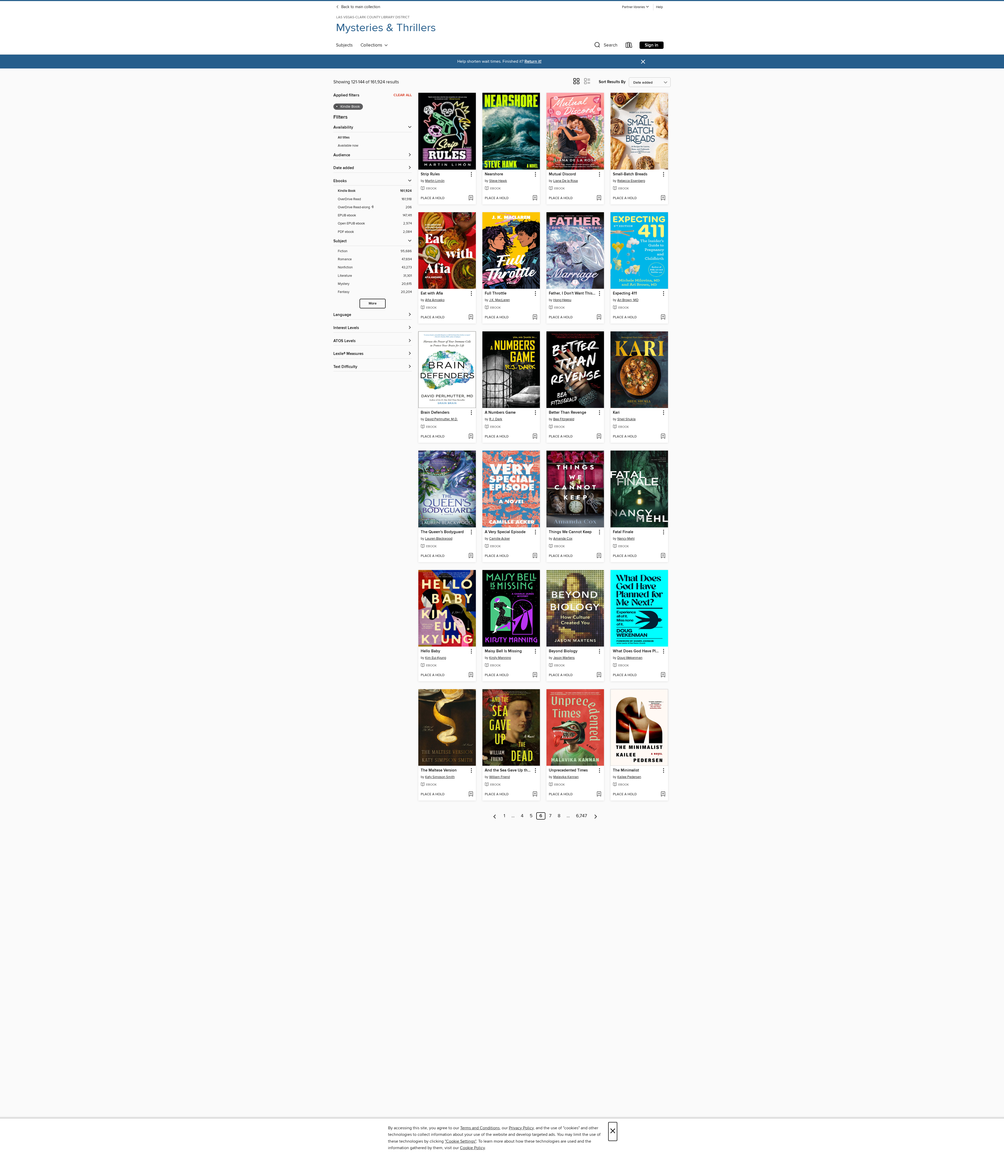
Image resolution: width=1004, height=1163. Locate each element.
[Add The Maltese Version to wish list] (470, 794)
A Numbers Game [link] (500, 412)
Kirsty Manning (500, 658)
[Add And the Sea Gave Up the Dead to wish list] (535, 794)
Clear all (402, 95)
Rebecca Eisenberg (631, 181)
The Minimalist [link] (626, 770)
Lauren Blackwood (438, 539)
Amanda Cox (562, 539)
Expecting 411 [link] (625, 293)
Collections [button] (372, 45)
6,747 (581, 816)
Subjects (344, 45)
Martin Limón (434, 181)
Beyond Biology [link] (563, 651)
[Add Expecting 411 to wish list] (663, 317)
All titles (344, 137)
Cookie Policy (472, 1147)
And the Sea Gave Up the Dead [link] (509, 770)
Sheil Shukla (626, 419)
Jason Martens (564, 658)
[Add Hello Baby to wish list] (470, 675)
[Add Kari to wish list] (663, 436)
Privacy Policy (521, 1128)
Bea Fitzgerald (563, 419)
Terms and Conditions (480, 1128)
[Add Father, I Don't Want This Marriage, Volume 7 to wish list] (599, 317)
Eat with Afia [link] (432, 293)
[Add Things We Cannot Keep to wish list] (599, 556)
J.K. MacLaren (499, 300)
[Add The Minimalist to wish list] (663, 794)
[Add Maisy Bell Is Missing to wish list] (535, 675)
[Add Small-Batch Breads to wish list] (663, 198)
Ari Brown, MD (627, 300)
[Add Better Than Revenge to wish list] (599, 436)
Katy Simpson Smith (440, 777)
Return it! (532, 61)
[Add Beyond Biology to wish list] (599, 675)
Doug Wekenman (629, 658)
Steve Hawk (498, 181)
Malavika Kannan (566, 777)
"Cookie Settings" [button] (460, 1141)
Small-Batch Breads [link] (630, 174)
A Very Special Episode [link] (505, 532)
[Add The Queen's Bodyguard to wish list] (470, 556)
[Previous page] (495, 816)
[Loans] (629, 46)
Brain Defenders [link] (435, 412)
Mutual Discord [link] (562, 174)
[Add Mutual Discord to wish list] (599, 198)
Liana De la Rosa (565, 181)
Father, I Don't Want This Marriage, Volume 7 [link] (573, 293)
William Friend (499, 777)
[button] (635, 7)
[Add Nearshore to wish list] (535, 198)
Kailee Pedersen (629, 777)
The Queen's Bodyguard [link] (442, 532)
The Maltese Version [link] (439, 770)
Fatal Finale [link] (623, 532)
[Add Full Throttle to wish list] (535, 317)
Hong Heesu (562, 300)
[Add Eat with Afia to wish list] (470, 317)
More (372, 303)
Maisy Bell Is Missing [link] (503, 651)
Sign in (651, 45)
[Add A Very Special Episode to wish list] (535, 556)
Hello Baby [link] (430, 651)
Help (659, 7)
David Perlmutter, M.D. (441, 419)
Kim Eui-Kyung (435, 658)
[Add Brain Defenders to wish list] (470, 436)
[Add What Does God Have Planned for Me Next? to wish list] (663, 675)
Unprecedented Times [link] (568, 770)
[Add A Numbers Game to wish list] (535, 436)
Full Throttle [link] (495, 293)
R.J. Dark (495, 419)
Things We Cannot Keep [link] (570, 532)
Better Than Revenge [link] (567, 412)
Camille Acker (499, 539)
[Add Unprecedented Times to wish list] (599, 794)
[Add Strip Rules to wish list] (470, 198)
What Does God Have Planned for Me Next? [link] (637, 651)
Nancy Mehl (626, 539)
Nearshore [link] (494, 174)
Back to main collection (360, 7)
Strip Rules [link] (430, 174)
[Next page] (596, 816)
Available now (348, 145)
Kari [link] (616, 412)
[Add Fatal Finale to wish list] (663, 556)
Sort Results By (612, 81)
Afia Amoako (434, 300)
